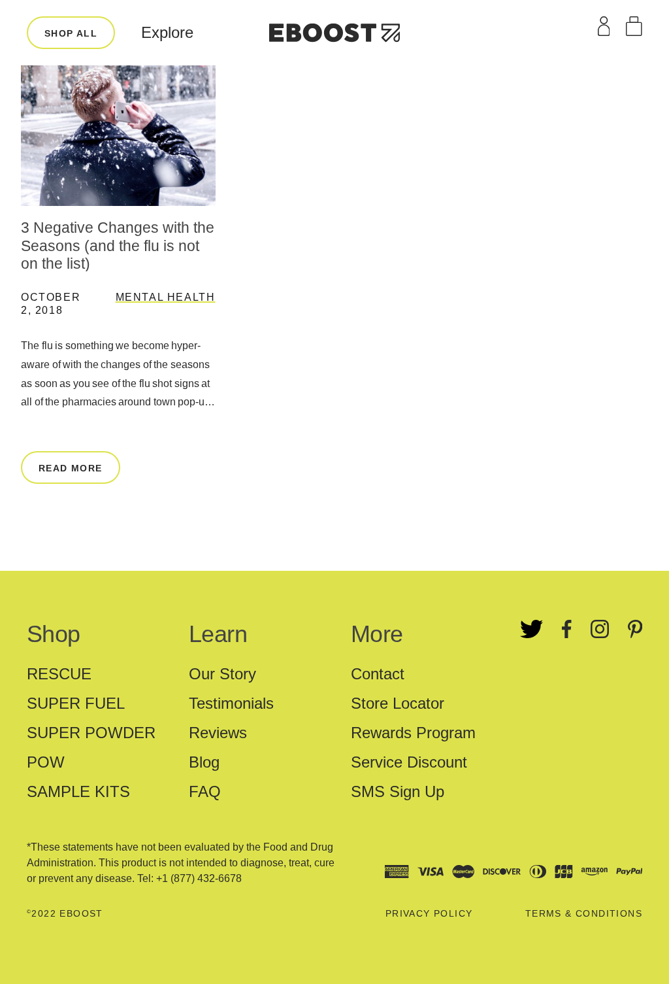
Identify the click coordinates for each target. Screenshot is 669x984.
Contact (377, 674)
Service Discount (409, 762)
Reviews (218, 732)
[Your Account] (604, 26)
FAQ (205, 791)
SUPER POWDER (91, 732)
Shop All (70, 33)
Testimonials (231, 703)
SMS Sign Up (397, 791)
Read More (71, 468)
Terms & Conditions (583, 913)
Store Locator (397, 703)
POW (46, 762)
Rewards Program (413, 732)
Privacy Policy (429, 913)
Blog (204, 762)
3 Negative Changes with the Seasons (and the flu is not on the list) (117, 245)
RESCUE (59, 674)
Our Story (222, 674)
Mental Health (166, 297)
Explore (167, 32)
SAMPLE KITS (78, 791)
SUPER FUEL (76, 703)
